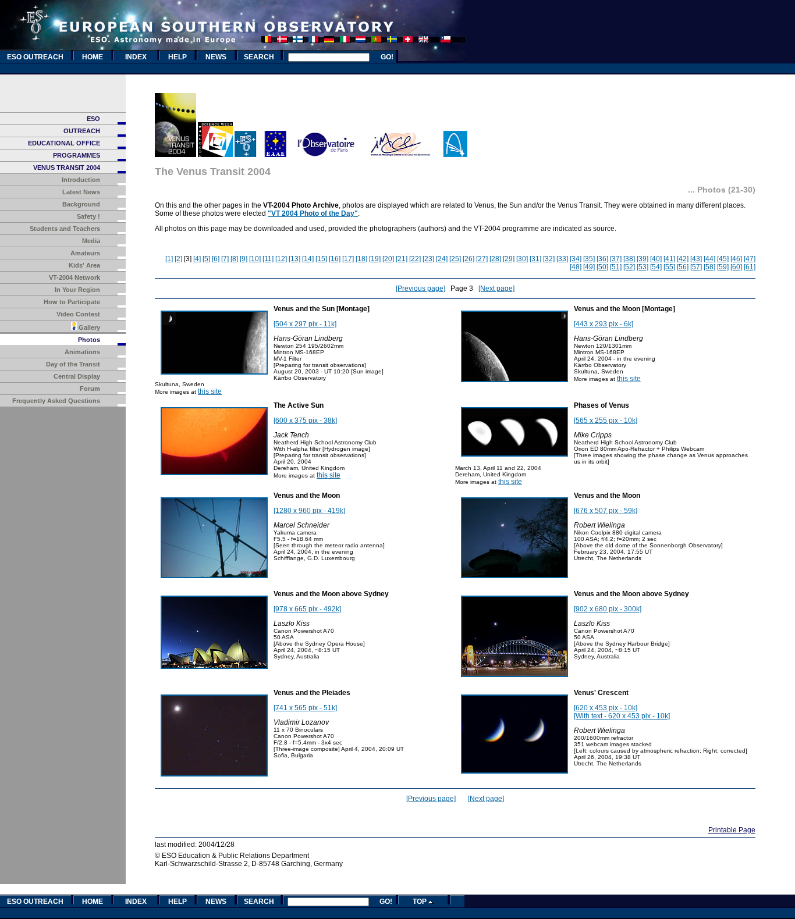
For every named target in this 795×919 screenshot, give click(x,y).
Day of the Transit (73, 364)
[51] (616, 267)
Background (81, 204)
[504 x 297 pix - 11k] (305, 324)
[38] (629, 259)
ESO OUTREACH (35, 57)
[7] (225, 259)
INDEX (136, 57)
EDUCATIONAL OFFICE (64, 143)
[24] (442, 259)
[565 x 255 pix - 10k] (605, 420)
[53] (642, 267)
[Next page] (496, 288)
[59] (723, 267)
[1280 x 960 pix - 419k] (309, 511)
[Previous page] (420, 288)
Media (91, 240)
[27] (482, 259)
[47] (749, 259)
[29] (508, 259)
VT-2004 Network (74, 277)
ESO (93, 118)
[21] (401, 259)
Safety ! (88, 216)
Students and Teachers (65, 228)
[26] (468, 259)
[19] (375, 259)
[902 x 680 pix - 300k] (607, 609)
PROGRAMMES (76, 155)
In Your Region (77, 289)
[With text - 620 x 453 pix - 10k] (622, 716)
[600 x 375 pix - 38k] (305, 420)
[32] (549, 259)
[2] (178, 259)
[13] (294, 259)
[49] (589, 267)
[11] (268, 259)
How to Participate (72, 301)
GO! (387, 57)
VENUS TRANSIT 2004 (66, 167)
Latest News (81, 191)
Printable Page (731, 830)
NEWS (215, 57)
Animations (82, 351)
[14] (308, 259)
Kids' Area (84, 265)
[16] (334, 259)
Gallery (88, 327)
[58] (709, 267)
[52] (629, 267)
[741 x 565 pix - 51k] (305, 708)
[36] (602, 259)
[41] (669, 259)
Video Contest (78, 314)
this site (210, 391)
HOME (92, 57)
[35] (589, 259)
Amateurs (85, 253)
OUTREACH (81, 130)
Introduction (81, 179)
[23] (428, 259)
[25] (455, 259)
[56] (682, 267)
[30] (522, 259)
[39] (642, 259)
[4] (197, 259)
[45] (723, 259)
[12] (281, 259)
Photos (89, 339)
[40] (656, 259)
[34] (575, 259)
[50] (602, 267)
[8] (234, 259)
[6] (215, 259)
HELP (177, 57)
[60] (736, 267)
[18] (361, 259)
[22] (415, 259)
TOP (420, 901)
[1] (169, 259)
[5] (206, 259)
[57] (696, 267)
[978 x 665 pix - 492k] (307, 609)
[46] (736, 259)
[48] (575, 267)
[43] (696, 259)
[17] (348, 259)
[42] (682, 259)
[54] (656, 267)
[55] (669, 267)
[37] (616, 259)
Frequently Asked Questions (56, 400)
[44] (709, 259)
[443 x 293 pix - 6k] (603, 324)
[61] (749, 267)
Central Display (77, 376)
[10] (255, 259)
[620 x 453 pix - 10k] (605, 708)
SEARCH (259, 57)
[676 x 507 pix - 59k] (605, 511)
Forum (90, 388)
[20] (388, 259)
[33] (562, 259)
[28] (495, 259)
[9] (243, 259)
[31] (535, 259)
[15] (321, 259)
